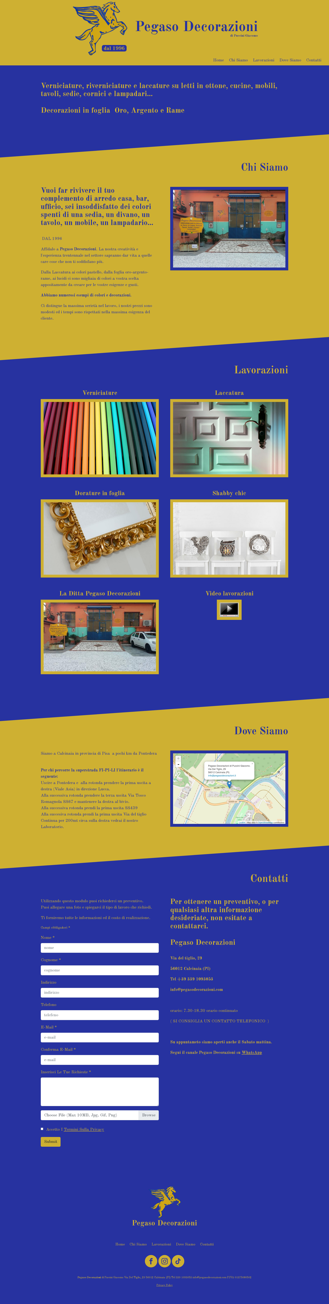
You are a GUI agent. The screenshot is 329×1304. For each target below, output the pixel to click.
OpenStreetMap (265, 822)
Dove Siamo (290, 60)
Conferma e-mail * (58, 1050)
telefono (48, 1005)
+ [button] (178, 758)
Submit (50, 1142)
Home (218, 60)
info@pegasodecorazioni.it (222, 775)
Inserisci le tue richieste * (66, 1072)
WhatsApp (252, 1053)
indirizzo (48, 982)
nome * (48, 938)
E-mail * (49, 1027)
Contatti (313, 60)
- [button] (178, 764)
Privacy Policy (165, 1285)
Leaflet (242, 822)
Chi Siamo (238, 60)
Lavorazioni (263, 60)
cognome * (51, 960)
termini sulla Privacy (84, 1129)
